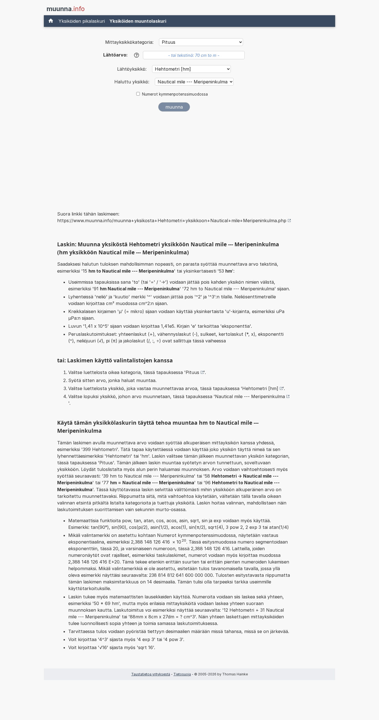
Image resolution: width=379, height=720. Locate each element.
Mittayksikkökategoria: (129, 42)
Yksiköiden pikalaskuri (82, 21)
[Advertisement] (174, 157)
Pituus (192, 372)
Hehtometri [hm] (260, 388)
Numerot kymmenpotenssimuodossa (175, 94)
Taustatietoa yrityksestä (150, 674)
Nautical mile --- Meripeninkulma (250, 396)
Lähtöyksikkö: (132, 69)
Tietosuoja (182, 674)
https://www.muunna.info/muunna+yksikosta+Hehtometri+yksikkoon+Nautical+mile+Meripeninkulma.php (171, 220)
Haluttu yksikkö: (132, 81)
